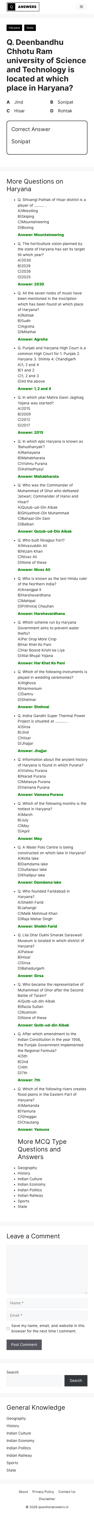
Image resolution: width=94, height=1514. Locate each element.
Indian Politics (30, 1190)
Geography (27, 1168)
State (30, 27)
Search (13, 1372)
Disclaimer (47, 1499)
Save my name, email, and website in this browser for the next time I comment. (48, 1328)
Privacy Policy (43, 1492)
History (24, 1173)
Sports (23, 1201)
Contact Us (66, 1492)
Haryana (14, 27)
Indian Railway (30, 1195)
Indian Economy (31, 1184)
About (23, 1492)
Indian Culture (30, 1179)
